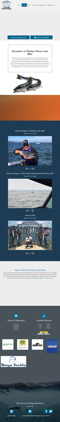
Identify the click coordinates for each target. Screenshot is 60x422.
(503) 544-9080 (11, 415)
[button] (30, 151)
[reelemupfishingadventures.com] (6, 5)
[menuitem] (19, 5)
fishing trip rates (38, 278)
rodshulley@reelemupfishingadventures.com (34, 415)
